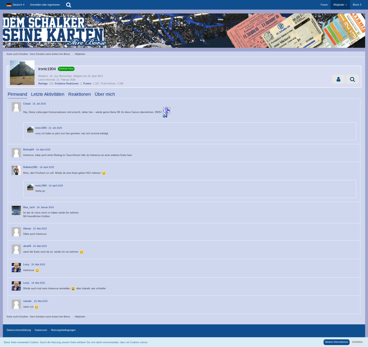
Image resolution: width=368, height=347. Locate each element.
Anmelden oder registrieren (45, 4)
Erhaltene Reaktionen (67, 83)
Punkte (87, 83)
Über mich (105, 94)
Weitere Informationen (336, 342)
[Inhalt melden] (353, 103)
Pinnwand (17, 94)
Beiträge (43, 83)
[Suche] (69, 5)
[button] (15, 5)
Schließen (357, 342)
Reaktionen (79, 94)
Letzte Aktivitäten (47, 94)
